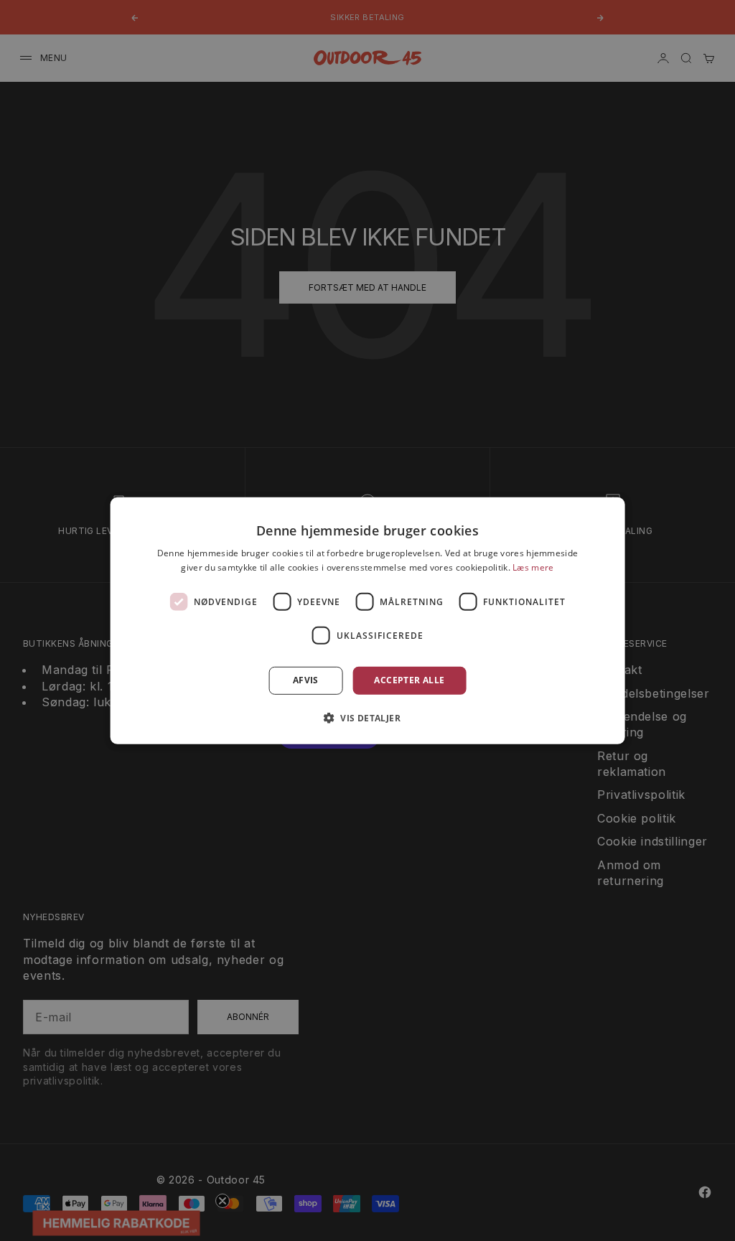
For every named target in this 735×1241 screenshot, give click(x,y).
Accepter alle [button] (409, 680)
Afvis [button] (306, 680)
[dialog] (368, 620)
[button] (367, 717)
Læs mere (532, 567)
